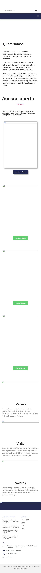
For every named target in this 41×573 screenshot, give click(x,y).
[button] (38, 16)
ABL (22, 529)
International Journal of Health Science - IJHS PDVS (10, 531)
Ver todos (20, 104)
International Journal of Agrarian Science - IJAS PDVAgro (10, 537)
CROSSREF (25, 520)
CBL (22, 526)
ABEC (23, 523)
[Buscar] (36, 10)
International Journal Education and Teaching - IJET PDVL (11, 521)
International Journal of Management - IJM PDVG (11, 526)
